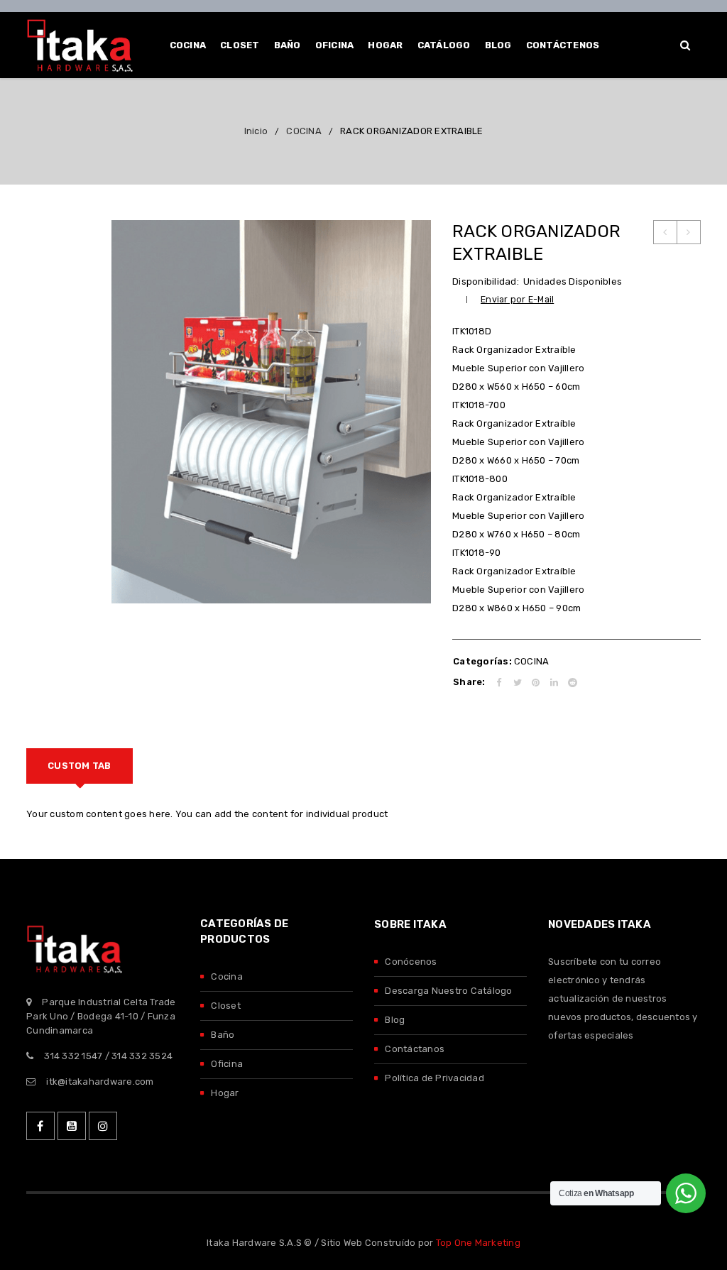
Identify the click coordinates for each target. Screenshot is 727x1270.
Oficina (227, 1063)
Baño (222, 1034)
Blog (395, 1019)
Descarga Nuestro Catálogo (448, 990)
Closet (226, 1005)
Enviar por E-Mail (517, 299)
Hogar (225, 1093)
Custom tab (79, 765)
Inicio (256, 131)
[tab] (79, 766)
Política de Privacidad (434, 1078)
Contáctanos (414, 1049)
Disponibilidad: (485, 281)
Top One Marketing (478, 1242)
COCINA (304, 131)
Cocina (227, 976)
